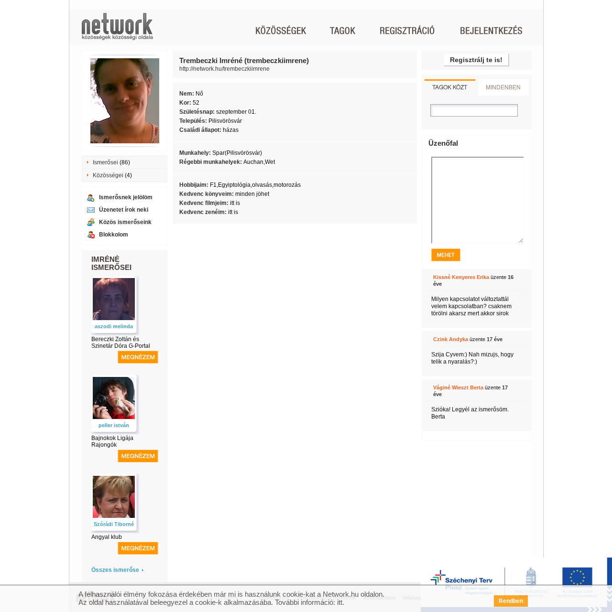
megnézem (138, 357)
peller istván (113, 425)
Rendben (511, 601)
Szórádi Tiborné (114, 524)
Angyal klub (106, 537)
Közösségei (108, 175)
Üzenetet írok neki (123, 209)
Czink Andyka (450, 339)
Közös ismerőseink (125, 222)
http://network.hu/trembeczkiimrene (224, 68)
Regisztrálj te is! (476, 60)
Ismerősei (105, 162)
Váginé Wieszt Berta (458, 387)
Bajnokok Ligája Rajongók (112, 441)
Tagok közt (449, 87)
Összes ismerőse (115, 570)
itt (339, 602)
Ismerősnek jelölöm (126, 197)
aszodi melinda (114, 326)
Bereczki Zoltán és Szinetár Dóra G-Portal (120, 342)
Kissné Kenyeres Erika (461, 277)
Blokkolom (113, 234)
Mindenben (503, 87)
